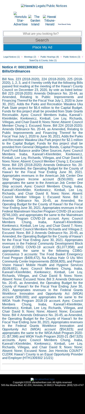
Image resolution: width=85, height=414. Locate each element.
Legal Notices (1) (11, 57)
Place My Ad (42, 47)
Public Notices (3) (71, 57)
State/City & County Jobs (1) (43, 60)
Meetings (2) (30, 57)
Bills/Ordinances (16, 71)
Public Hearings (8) (50, 57)
